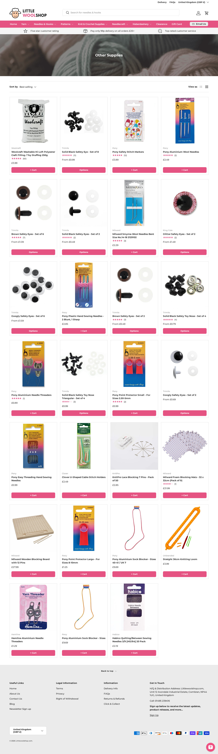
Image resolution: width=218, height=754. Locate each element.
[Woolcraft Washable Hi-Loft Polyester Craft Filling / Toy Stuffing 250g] (33, 120)
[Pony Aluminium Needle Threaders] (33, 364)
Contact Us (15, 698)
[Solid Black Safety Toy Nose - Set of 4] (185, 285)
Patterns (65, 24)
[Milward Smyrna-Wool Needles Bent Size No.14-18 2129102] (134, 203)
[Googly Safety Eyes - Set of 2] (185, 364)
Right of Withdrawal (67, 698)
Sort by (13, 86)
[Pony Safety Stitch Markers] (134, 120)
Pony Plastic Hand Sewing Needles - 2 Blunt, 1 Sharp (83, 318)
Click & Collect (112, 703)
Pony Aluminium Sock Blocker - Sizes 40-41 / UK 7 (134, 561)
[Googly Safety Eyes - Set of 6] (33, 285)
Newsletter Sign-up (20, 709)
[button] (206, 13)
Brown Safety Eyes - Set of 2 (128, 316)
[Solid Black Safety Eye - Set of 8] (84, 120)
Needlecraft (118, 24)
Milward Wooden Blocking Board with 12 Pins (30, 561)
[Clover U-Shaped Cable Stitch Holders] (84, 446)
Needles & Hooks (43, 24)
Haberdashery (141, 24)
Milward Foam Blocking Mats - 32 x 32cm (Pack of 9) (183, 479)
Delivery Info (111, 688)
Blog (12, 703)
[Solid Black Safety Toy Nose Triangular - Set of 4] (84, 364)
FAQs (172, 2)
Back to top (107, 671)
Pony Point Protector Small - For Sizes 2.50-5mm (131, 397)
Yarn (23, 24)
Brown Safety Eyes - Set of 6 (27, 234)
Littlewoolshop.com (24, 741)
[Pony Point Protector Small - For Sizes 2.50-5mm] (134, 364)
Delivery (162, 2)
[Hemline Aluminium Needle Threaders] (33, 607)
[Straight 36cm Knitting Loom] (185, 528)
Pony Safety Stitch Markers (128, 151)
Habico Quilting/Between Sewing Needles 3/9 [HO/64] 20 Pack (131, 640)
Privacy (60, 693)
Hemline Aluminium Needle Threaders (27, 640)
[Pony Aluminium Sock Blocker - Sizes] (84, 607)
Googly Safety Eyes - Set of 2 (179, 395)
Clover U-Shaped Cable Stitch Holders (84, 477)
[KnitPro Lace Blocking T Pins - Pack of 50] (134, 446)
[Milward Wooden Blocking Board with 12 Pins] (33, 528)
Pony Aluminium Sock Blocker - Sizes (83, 638)
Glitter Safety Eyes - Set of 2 (179, 234)
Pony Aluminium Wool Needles (181, 151)
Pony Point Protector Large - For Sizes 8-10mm (81, 561)
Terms (59, 688)
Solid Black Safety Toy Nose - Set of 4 (184, 316)
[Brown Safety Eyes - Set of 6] (33, 203)
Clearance (161, 24)
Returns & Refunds (114, 698)
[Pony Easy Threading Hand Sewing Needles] (33, 446)
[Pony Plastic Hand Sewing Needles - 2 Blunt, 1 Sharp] (84, 285)
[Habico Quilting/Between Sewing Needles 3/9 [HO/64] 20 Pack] (134, 607)
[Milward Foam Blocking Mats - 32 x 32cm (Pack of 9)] (185, 446)
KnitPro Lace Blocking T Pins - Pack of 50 (133, 479)
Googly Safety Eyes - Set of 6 (28, 316)
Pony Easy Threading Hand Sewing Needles (31, 479)
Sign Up (154, 715)
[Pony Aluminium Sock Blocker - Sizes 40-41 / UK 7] (134, 528)
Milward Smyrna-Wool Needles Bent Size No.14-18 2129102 (133, 236)
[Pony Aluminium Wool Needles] (185, 120)
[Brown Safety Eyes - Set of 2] (134, 285)
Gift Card (177, 24)
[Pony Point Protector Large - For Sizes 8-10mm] (84, 528)
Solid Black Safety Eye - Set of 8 (80, 151)
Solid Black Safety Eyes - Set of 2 (81, 234)
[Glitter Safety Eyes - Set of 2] (185, 203)
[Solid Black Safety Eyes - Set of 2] (84, 203)
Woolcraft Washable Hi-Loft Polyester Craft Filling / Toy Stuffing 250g (33, 153)
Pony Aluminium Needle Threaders (31, 395)
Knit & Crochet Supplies (91, 24)
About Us (14, 693)
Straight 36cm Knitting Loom (180, 559)
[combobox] (121, 12)
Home (13, 24)
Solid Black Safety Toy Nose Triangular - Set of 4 (78, 397)
